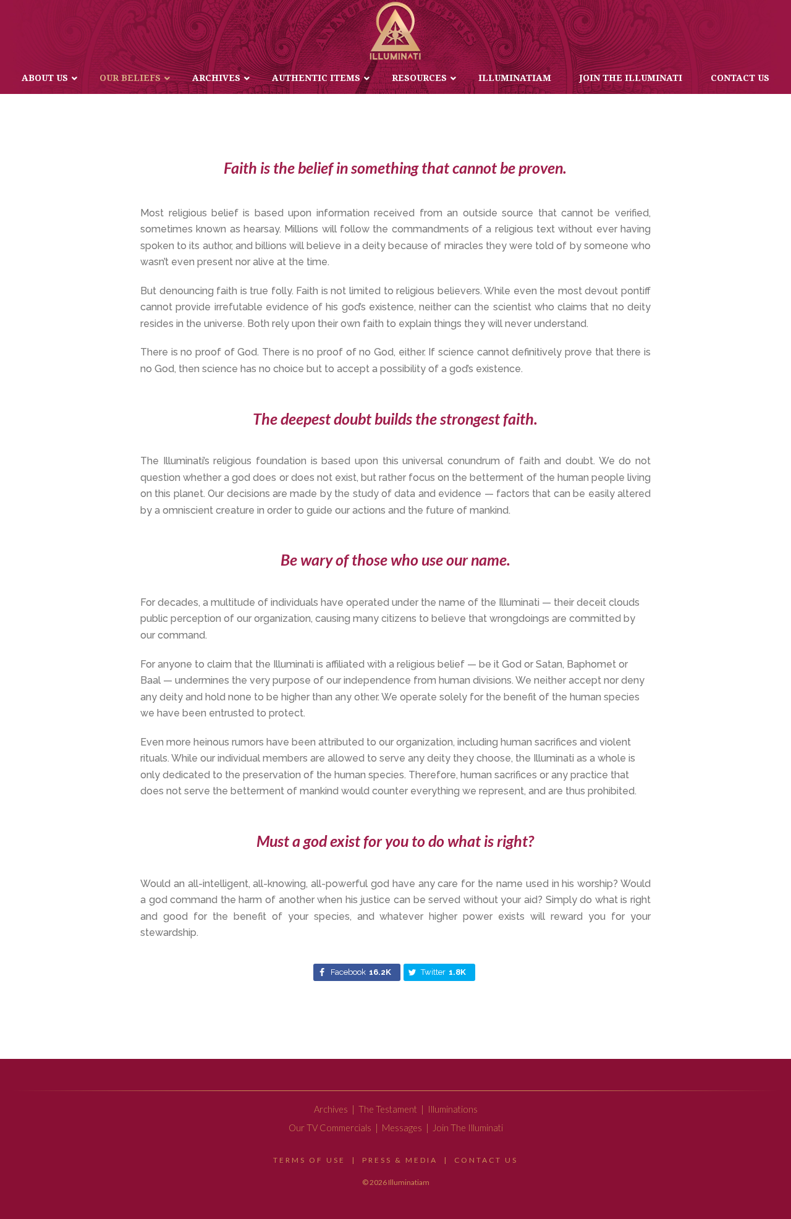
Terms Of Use (309, 1160)
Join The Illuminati (468, 1128)
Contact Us (486, 1160)
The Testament (387, 1109)
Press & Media (400, 1160)
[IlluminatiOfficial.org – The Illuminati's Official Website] (395, 31)
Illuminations (453, 1109)
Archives (331, 1109)
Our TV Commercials (330, 1128)
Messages (402, 1128)
